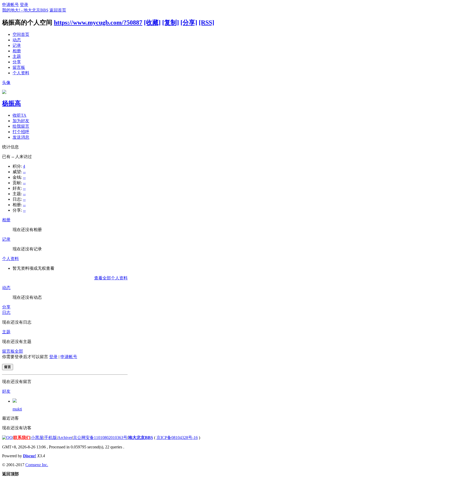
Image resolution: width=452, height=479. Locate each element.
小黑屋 (37, 437)
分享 (17, 62)
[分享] (188, 22)
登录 (24, 4)
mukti (17, 409)
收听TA (19, 115)
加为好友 (21, 121)
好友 (6, 391)
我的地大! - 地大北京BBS (25, 10)
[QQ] (7, 437)
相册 (17, 51)
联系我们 (21, 437)
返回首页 (57, 10)
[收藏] (152, 22)
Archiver (65, 437)
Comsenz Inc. (36, 465)
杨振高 (11, 103)
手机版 (50, 437)
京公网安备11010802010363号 (100, 437)
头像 (6, 82)
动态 (17, 40)
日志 (6, 312)
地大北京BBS (140, 437)
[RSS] (206, 22)
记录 (17, 45)
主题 (17, 56)
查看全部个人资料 (111, 278)
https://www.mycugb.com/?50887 (98, 22)
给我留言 (21, 126)
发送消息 (21, 137)
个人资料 (21, 73)
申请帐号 (10, 4)
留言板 (19, 67)
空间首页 (21, 34)
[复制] (170, 22)
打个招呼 (21, 131)
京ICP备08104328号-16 (177, 437)
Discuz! (29, 456)
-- (24, 172)
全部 (19, 351)
